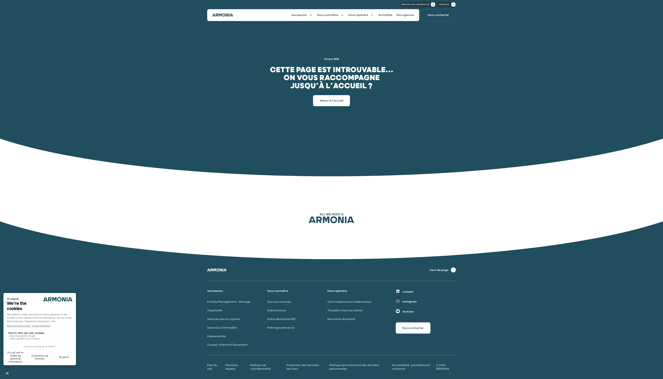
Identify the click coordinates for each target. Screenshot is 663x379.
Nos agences (405, 15)
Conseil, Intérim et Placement (227, 345)
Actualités (385, 15)
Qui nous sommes (279, 302)
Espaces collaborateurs (415, 4)
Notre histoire (276, 310)
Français (444, 4)
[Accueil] (224, 15)
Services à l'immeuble (222, 327)
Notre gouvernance (281, 327)
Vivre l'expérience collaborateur (349, 302)
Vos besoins (299, 15)
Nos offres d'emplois (341, 319)
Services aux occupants (223, 319)
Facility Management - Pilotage (228, 302)
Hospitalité (214, 310)
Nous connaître (327, 15)
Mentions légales (231, 367)
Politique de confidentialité (260, 367)
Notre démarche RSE (281, 319)
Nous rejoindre (358, 15)
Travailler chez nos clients (344, 310)
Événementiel (216, 336)
